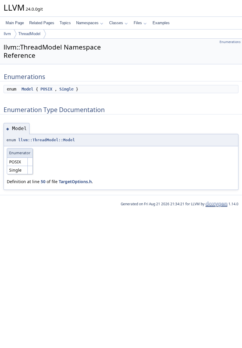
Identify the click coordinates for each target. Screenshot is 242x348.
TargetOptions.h (75, 181)
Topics (65, 23)
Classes (116, 23)
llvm (7, 34)
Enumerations (230, 42)
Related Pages (41, 23)
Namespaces (87, 23)
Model (27, 89)
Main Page (15, 23)
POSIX (46, 89)
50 (43, 181)
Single (66, 89)
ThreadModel (29, 34)
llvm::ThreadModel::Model (46, 140)
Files (138, 23)
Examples (161, 23)
